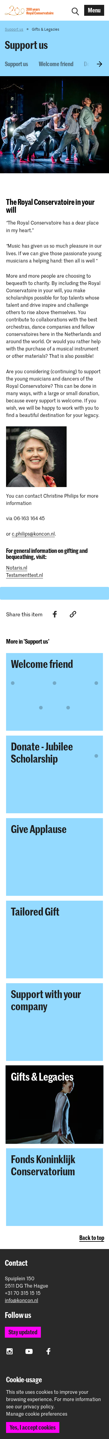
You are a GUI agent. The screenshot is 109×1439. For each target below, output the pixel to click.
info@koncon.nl (21, 1300)
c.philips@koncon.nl (33, 533)
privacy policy (38, 1406)
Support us (14, 29)
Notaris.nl (16, 567)
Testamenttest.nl (24, 574)
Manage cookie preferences (36, 1414)
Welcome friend (56, 63)
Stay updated (22, 1332)
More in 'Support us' (27, 641)
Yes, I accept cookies (33, 1427)
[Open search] (75, 10)
